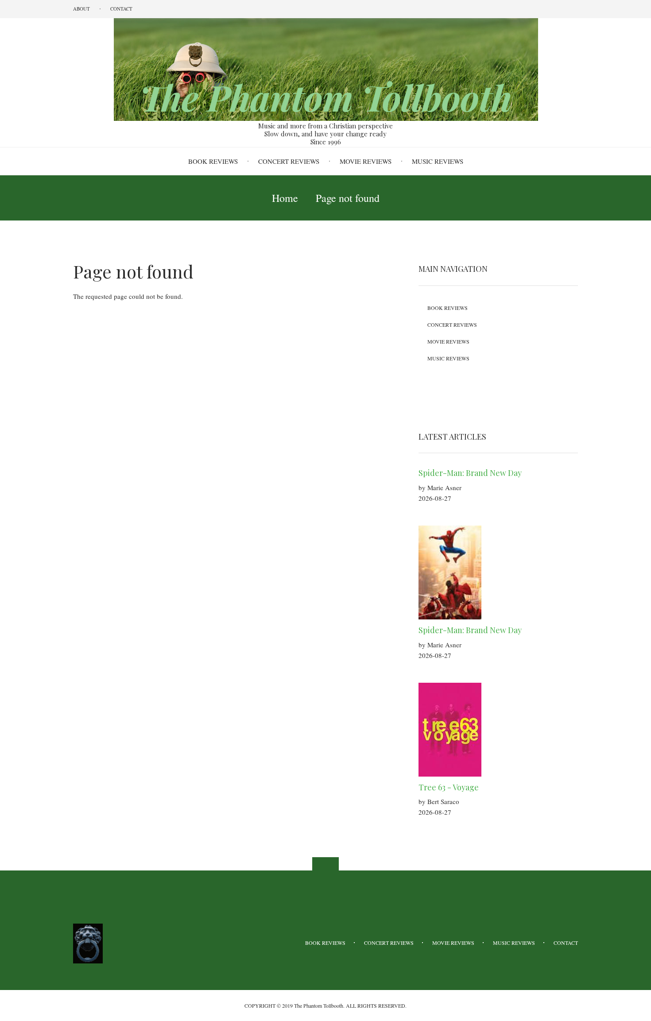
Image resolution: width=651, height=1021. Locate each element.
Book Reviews (213, 161)
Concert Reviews (288, 161)
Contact (121, 8)
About (81, 8)
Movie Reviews (365, 161)
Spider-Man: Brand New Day (470, 473)
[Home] (325, 68)
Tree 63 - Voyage (448, 787)
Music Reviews (437, 161)
